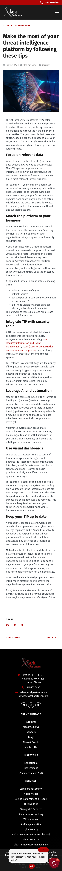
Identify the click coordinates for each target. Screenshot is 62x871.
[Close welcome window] (43, 849)
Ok (31, 866)
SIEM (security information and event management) (27, 343)
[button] (7, 625)
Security (46, 65)
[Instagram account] (31, 705)
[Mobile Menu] (56, 12)
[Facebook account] (23, 705)
